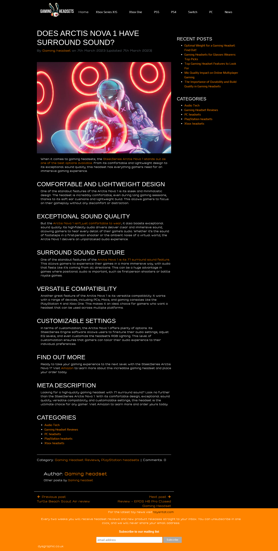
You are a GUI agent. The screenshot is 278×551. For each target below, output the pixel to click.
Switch (192, 12)
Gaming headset (56, 51)
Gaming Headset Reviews (61, 429)
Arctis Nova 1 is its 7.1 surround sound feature (133, 259)
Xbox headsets (54, 443)
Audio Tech (52, 425)
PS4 (173, 12)
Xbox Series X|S (106, 12)
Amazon (67, 368)
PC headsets (52, 434)
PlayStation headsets (58, 438)
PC (211, 12)
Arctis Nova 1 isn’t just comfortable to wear (87, 223)
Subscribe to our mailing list (139, 531)
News (228, 12)
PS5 (156, 12)
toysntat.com (163, 512)
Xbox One (135, 12)
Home (83, 12)
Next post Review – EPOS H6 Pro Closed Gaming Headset (144, 501)
